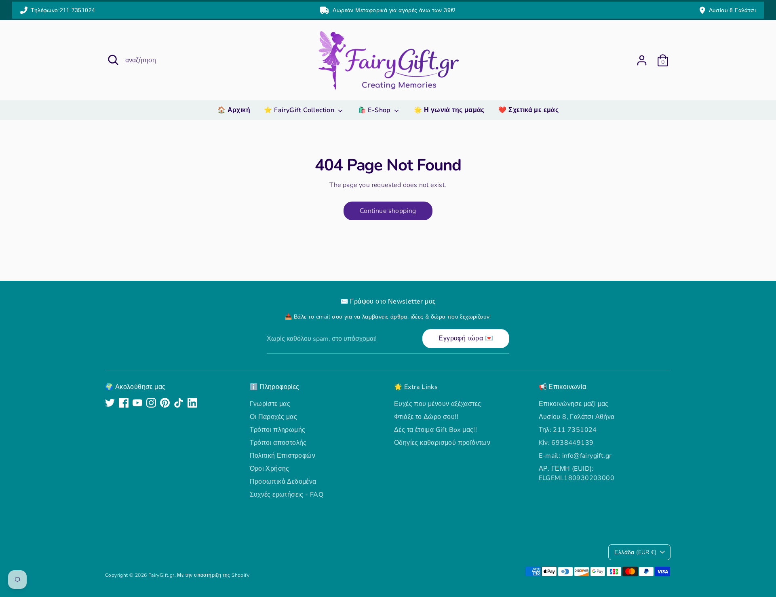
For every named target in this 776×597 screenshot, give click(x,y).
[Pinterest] (165, 403)
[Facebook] (124, 403)
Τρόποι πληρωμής (278, 429)
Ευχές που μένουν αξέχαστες (437, 403)
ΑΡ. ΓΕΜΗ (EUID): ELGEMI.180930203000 (577, 473)
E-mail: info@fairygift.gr (575, 455)
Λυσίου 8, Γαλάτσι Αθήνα (577, 416)
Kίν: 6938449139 (566, 442)
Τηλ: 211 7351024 (568, 429)
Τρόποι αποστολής (278, 442)
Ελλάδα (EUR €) (635, 552)
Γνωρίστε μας (270, 403)
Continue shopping (388, 210)
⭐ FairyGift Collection (300, 110)
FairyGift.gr (161, 575)
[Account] (642, 60)
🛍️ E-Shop (375, 110)
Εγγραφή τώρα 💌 (466, 338)
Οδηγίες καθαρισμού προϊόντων (442, 442)
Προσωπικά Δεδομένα (283, 481)
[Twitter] (110, 403)
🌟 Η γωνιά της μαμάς (449, 110)
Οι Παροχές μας (273, 416)
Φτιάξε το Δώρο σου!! (426, 416)
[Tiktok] (178, 403)
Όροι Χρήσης (269, 468)
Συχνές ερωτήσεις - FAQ (287, 494)
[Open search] (113, 60)
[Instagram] (151, 403)
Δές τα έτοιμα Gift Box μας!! (435, 429)
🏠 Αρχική (233, 110)
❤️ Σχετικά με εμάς (528, 110)
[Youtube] (137, 403)
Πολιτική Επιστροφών (283, 455)
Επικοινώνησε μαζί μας (574, 403)
